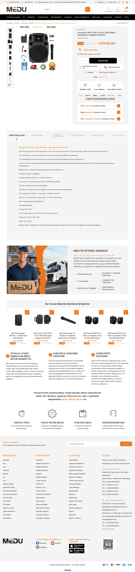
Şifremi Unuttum (75, 518)
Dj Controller (7, 498)
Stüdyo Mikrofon (42, 470)
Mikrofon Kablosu (42, 511)
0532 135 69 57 (29, 2)
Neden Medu (97, 135)
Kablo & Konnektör (43, 508)
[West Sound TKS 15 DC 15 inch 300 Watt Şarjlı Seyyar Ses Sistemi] (43, 320)
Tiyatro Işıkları (41, 491)
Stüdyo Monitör (8, 508)
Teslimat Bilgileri (75, 484)
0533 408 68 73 (15, 2)
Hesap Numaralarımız (76, 463)
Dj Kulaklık (7, 504)
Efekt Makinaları (42, 504)
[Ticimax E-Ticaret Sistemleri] (67, 570)
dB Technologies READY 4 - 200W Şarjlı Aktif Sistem (18, 335)
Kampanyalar (73, 491)
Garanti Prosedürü (75, 477)
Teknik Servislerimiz (76, 481)
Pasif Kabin (7, 518)
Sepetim (72, 494)
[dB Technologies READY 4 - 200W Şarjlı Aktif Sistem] (18, 320)
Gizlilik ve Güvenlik (76, 467)
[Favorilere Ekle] (120, 61)
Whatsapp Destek (43, 2)
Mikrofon (39, 460)
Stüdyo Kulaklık (41, 477)
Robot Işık (39, 484)
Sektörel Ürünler (9, 487)
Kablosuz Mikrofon (42, 463)
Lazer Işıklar (40, 501)
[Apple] (76, 546)
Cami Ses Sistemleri (10, 494)
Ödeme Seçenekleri (57, 135)
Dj (4, 477)
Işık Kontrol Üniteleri (43, 494)
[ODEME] (117, 565)
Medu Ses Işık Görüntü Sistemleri (114, 460)
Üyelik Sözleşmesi (75, 508)
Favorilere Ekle (27, 312)
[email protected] (108, 529)
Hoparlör (6, 470)
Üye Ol (71, 511)
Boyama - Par (41, 487)
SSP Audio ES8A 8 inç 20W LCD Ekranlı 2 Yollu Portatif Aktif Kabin (92, 335)
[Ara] (87, 9)
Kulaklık (39, 474)
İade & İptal (118, 135)
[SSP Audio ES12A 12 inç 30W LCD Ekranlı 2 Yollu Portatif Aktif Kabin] (117, 320)
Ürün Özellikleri (17, 135)
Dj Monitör (7, 501)
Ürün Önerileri (78, 135)
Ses (4, 463)
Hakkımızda (101, 2)
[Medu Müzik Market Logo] (13, 540)
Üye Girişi (72, 515)
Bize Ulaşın (73, 504)
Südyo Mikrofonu (9, 511)
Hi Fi (4, 481)
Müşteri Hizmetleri (75, 501)
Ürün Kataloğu (74, 487)
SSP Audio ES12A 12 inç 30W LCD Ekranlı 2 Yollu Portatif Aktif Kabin (116, 335)
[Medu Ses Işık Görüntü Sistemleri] (16, 9)
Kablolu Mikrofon (42, 467)
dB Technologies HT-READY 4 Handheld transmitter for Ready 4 (67, 335)
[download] (108, 544)
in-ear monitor (41, 481)
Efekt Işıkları (40, 498)
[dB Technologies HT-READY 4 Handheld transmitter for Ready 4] (67, 320)
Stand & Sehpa (8, 484)
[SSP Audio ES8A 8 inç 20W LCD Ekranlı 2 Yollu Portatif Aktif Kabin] (92, 320)
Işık (4, 467)
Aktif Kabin (7, 515)
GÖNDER (126, 444)
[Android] (76, 551)
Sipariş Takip (112, 2)
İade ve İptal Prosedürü (77, 474)
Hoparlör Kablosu (42, 515)
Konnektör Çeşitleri (43, 518)
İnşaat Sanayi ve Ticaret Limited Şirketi (116, 463)
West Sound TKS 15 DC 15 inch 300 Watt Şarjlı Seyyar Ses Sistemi (43, 335)
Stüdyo (5, 474)
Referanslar (73, 498)
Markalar (6, 460)
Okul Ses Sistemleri (10, 491)
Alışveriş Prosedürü (76, 470)
